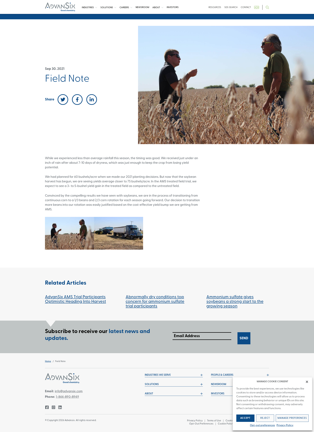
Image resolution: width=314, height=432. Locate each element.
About (156, 7)
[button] (307, 381)
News (142, 7)
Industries (88, 7)
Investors (173, 7)
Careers (125, 7)
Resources (215, 7)
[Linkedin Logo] (60, 407)
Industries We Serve (158, 375)
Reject (265, 418)
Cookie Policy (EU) (228, 424)
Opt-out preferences (262, 425)
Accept (245, 418)
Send (244, 338)
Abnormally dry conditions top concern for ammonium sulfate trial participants (155, 302)
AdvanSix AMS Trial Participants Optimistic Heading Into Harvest (75, 299)
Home (48, 361)
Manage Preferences (292, 418)
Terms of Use (214, 421)
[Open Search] (267, 7)
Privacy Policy (285, 425)
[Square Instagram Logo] (53, 407)
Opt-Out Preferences (201, 424)
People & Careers (222, 375)
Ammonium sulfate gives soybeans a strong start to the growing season (234, 302)
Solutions (106, 7)
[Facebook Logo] (47, 407)
